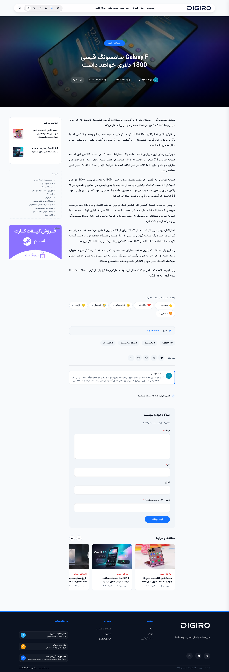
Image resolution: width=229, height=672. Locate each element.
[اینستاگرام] (198, 656)
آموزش (135, 8)
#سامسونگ (149, 343)
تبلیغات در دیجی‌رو (103, 629)
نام (168, 464)
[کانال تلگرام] (40, 8)
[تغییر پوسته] (34, 8)
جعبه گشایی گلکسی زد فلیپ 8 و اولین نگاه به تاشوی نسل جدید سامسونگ (45, 134)
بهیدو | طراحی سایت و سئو (43, 211)
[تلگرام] (207, 656)
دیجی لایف (125, 8)
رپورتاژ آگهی (101, 8)
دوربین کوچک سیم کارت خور (42, 190)
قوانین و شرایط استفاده (27, 667)
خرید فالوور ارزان (47, 187)
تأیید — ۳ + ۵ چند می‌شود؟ (156, 500)
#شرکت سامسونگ (129, 343)
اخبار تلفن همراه (114, 43)
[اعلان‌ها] (46, 8)
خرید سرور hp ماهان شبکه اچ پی (40, 204)
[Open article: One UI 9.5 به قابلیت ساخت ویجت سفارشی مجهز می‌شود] (18, 152)
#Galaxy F (167, 343)
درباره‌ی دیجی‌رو (105, 638)
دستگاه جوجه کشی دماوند (43, 201)
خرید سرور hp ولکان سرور (43, 180)
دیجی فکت (113, 8)
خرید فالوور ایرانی (46, 183)
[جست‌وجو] (58, 8)
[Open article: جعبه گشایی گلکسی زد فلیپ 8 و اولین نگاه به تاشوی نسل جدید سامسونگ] (18, 134)
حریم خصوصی (44, 667)
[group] (122, 567)
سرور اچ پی (49, 197)
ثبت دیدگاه (157, 519)
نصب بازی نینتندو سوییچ (44, 208)
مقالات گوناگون (147, 638)
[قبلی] (79, 538)
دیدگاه (166, 431)
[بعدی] (72, 538)
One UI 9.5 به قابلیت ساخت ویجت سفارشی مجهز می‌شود (45, 150)
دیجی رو (150, 8)
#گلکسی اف (108, 343)
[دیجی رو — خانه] (199, 8)
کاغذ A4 (50, 194)
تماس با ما (107, 633)
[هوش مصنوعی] (52, 8)
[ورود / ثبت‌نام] (28, 8)
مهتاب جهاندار (145, 80)
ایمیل (167, 482)
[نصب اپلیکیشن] (189, 656)
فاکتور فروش (48, 215)
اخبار (142, 8)
